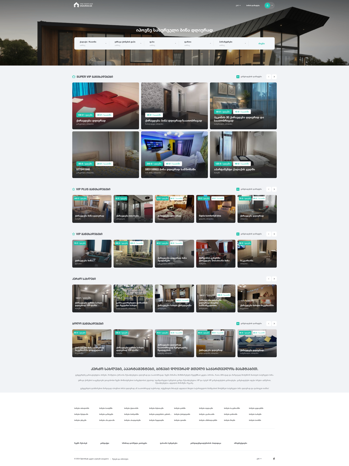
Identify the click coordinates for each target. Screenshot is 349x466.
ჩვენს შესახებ (80, 443)
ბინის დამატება (253, 5)
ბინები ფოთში (180, 420)
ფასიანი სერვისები (168, 443)
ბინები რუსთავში (156, 408)
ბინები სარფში (255, 414)
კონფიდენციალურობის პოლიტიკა (205, 443)
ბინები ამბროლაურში (208, 420)
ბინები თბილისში (81, 408)
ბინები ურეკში (80, 420)
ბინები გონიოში (230, 414)
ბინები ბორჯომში (131, 414)
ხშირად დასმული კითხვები (134, 443)
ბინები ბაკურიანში (232, 408)
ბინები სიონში (255, 420)
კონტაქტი (104, 443)
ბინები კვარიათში (206, 414)
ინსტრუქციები (240, 443)
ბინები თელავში (206, 408)
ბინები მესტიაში (81, 414)
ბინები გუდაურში (256, 408)
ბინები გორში (180, 408)
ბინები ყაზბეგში (106, 414)
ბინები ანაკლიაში (107, 420)
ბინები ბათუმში (105, 408)
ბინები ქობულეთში (182, 414)
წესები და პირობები (120, 459)
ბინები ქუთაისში (131, 408)
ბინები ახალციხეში (132, 420)
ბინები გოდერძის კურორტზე (161, 414)
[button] (274, 76)
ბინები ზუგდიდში (156, 420)
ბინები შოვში (229, 420)
